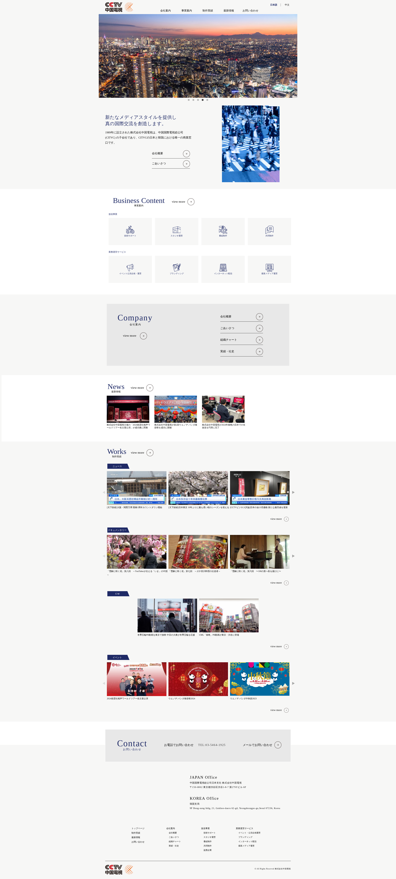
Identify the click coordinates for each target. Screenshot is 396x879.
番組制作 (208, 841)
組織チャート (228, 339)
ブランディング (245, 837)
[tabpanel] (198, 56)
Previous (104, 492)
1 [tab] (188, 100)
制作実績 (207, 10)
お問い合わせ (250, 10)
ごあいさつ (159, 163)
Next (293, 492)
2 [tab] (193, 100)
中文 (287, 5)
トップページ (137, 828)
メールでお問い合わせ (257, 745)
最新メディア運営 (246, 846)
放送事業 (205, 828)
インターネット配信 (247, 841)
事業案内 (186, 10)
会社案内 (165, 10)
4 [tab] (202, 100)
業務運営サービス (244, 828)
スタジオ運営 (210, 837)
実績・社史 (227, 351)
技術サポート (210, 833)
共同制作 (208, 846)
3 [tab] (198, 100)
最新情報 (229, 10)
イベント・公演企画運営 (249, 833)
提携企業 (208, 850)
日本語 (273, 5)
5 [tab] (207, 100)
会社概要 (157, 153)
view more (178, 201)
